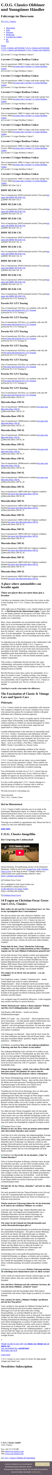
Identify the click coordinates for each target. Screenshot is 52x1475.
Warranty (9, 32)
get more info (25, 196)
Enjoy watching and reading (12, 876)
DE (7, 41)
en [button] (7, 39)
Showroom (10, 28)
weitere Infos (36, 1472)
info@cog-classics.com (14, 1451)
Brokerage (10, 35)
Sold (8, 30)
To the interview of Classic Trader (14, 889)
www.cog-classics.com (14, 1454)
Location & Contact (14, 37)
